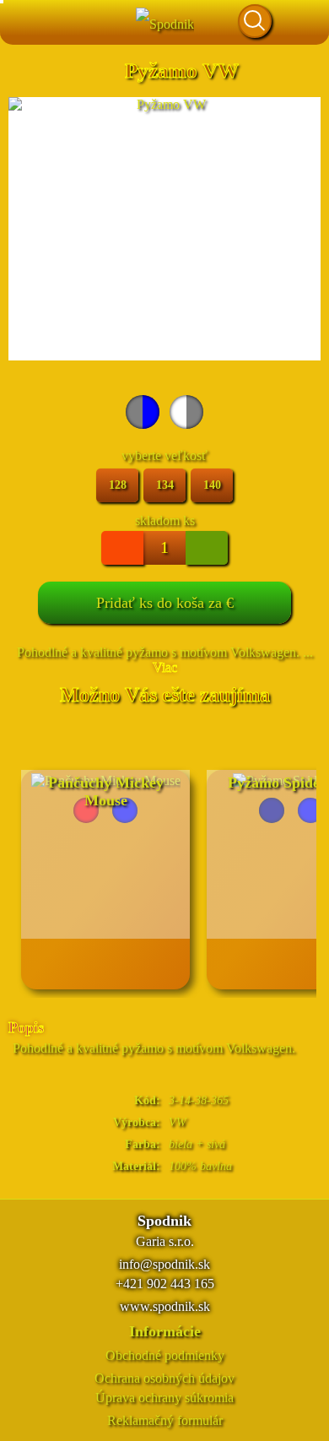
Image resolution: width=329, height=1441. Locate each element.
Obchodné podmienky (164, 1355)
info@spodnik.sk (164, 1264)
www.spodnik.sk (165, 1306)
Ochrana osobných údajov (164, 1378)
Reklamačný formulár (165, 1420)
